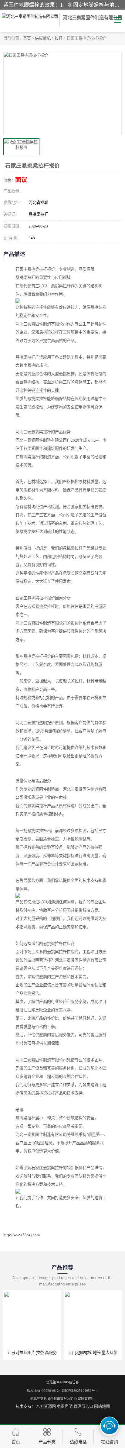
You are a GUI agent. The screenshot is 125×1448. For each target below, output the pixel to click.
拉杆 (58, 38)
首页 (27, 38)
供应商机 (43, 38)
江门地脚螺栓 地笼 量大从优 (43, 1352)
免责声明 (65, 1406)
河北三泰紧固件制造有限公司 (51, 1399)
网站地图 (102, 1406)
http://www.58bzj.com (21, 1235)
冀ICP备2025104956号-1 (80, 1390)
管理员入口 (83, 1406)
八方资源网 (46, 1406)
